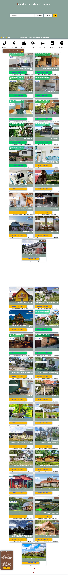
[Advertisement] (34, 275)
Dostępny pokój (17, 72)
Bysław (37, 221)
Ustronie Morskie (14, 431)
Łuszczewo (13, 81)
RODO (9, 565)
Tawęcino (37, 57)
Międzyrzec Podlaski (40, 361)
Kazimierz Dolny (14, 127)
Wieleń (12, 361)
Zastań (12, 221)
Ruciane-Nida (38, 455)
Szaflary (12, 315)
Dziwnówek (13, 174)
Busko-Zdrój (13, 385)
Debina (37, 81)
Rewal (36, 501)
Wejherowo (13, 501)
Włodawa (12, 525)
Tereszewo (38, 525)
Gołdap (12, 104)
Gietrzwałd (13, 571)
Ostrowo (37, 151)
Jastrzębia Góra (39, 127)
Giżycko (37, 385)
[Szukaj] (55, 15)
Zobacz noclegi (42, 165)
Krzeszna (37, 571)
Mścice (12, 478)
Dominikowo (38, 548)
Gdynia (12, 338)
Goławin (37, 315)
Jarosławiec (13, 548)
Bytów (36, 478)
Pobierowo (13, 455)
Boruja (36, 431)
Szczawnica (26, 244)
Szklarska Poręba (39, 197)
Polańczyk (37, 174)
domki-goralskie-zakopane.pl (34, 4)
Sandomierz (38, 291)
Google (8, 554)
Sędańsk (37, 104)
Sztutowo (12, 57)
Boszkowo (12, 151)
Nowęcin (12, 197)
